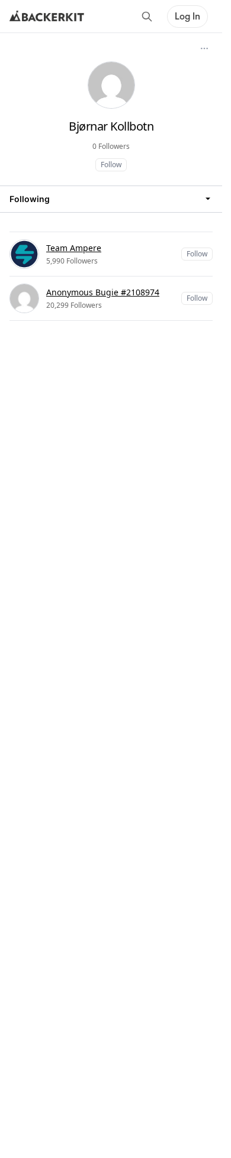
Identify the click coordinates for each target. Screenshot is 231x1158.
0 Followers (111, 146)
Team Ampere (73, 247)
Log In (187, 16)
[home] (46, 16)
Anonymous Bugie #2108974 (102, 292)
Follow (111, 165)
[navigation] (111, 199)
